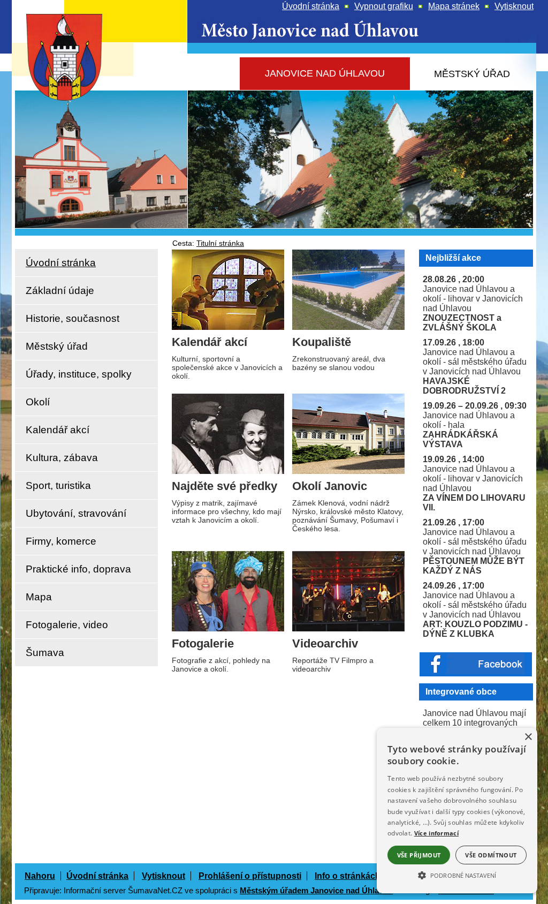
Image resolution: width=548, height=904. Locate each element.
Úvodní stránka (97, 875)
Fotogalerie (203, 643)
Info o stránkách (347, 875)
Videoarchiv (325, 643)
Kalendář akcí (209, 342)
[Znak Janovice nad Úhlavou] (76, 88)
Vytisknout (163, 875)
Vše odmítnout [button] (490, 855)
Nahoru (40, 875)
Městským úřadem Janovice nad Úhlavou (316, 890)
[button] (457, 874)
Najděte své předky (224, 486)
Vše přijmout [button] (419, 855)
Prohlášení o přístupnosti (250, 875)
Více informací (436, 833)
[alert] (457, 810)
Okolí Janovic (329, 486)
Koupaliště (321, 342)
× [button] (528, 737)
